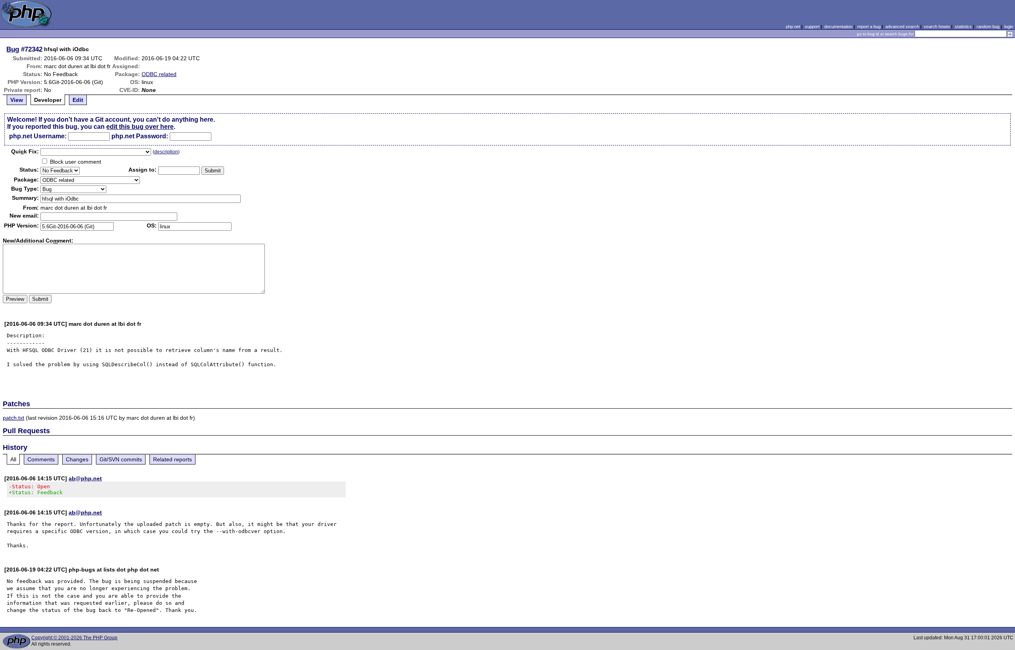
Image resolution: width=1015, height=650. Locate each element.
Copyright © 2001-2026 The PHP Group (74, 637)
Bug (12, 49)
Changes (77, 459)
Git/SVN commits (121, 459)
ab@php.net (85, 478)
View (16, 100)
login (1008, 26)
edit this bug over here (140, 126)
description (166, 152)
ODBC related (159, 74)
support (812, 26)
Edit (78, 100)
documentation (838, 26)
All (13, 459)
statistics (963, 26)
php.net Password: (139, 136)
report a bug (869, 26)
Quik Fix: (25, 151)
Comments (41, 459)
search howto (937, 26)
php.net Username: (38, 136)
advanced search (902, 26)
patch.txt (13, 418)
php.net (793, 26)
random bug (988, 26)
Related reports (172, 459)
